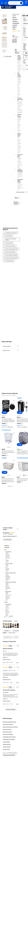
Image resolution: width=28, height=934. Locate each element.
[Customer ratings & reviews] (18, 528)
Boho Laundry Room (7, 731)
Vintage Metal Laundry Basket (9, 736)
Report (17, 662)
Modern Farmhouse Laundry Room (10, 726)
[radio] (14, 40)
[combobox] (15, 3)
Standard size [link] (8, 551)
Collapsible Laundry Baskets (9, 739)
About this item (7, 341)
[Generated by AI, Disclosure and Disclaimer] (8, 617)
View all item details (20, 192)
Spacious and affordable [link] (11, 582)
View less (11, 616)
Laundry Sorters (6, 749)
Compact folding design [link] (11, 572)
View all (16, 621)
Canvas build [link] (8, 604)
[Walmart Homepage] (6, 3)
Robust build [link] (8, 591)
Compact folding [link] (9, 563)
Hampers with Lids (7, 744)
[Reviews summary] (21, 31)
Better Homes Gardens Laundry (9, 721)
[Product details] (18, 346)
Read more (5, 657)
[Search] (21, 3)
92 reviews (10, 533)
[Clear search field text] (19, 3)
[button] (16, 51)
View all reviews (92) (10, 709)
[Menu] (2, 3)
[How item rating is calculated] (16, 536)
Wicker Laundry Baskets (8, 734)
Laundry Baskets (6, 741)
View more (10, 486)
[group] (18, 31)
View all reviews (7, 539)
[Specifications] (18, 350)
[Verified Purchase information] (14, 645)
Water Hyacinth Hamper (8, 724)
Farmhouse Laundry (7, 729)
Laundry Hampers (6, 746)
